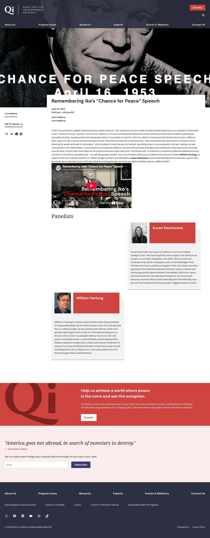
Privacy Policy (199, 527)
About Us (10, 24)
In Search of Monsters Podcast (105, 504)
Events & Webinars (157, 24)
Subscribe (80, 464)
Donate (197, 7)
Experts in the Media (54, 504)
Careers (77, 504)
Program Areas (47, 24)
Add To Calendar (12, 124)
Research (85, 24)
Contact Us (198, 24)
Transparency (183, 527)
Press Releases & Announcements (20, 504)
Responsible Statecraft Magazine (143, 504)
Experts (118, 24)
